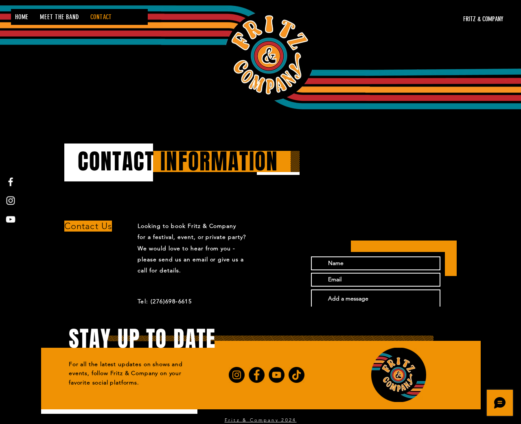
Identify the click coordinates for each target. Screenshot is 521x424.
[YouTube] (10, 219)
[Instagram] (10, 200)
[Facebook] (10, 182)
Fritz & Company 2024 (261, 420)
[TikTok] (296, 375)
